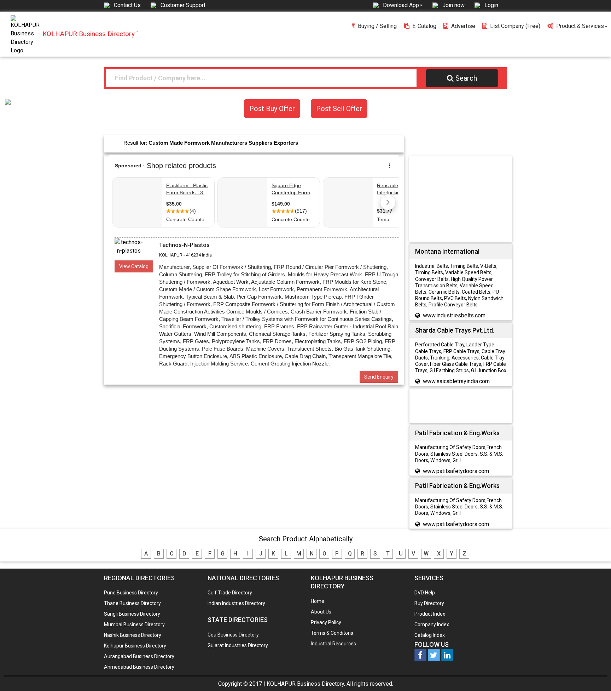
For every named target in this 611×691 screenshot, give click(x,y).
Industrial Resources (333, 643)
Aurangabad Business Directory (139, 656)
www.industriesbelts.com (454, 315)
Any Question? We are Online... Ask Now (595, 674)
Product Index (429, 614)
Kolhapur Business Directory (135, 646)
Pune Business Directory (131, 592)
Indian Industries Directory (236, 603)
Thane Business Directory (132, 603)
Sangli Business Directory (132, 614)
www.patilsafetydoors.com (456, 471)
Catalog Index (429, 635)
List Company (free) (515, 26)
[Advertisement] (463, 198)
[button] (403, 5)
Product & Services (580, 26)
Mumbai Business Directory (134, 624)
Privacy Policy (326, 622)
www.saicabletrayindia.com (456, 381)
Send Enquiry (379, 377)
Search (466, 78)
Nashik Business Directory (132, 635)
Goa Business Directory (233, 635)
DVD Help (424, 592)
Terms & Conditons (332, 633)
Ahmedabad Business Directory (139, 667)
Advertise (463, 26)
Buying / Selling (377, 26)
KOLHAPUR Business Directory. (306, 683)
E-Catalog (424, 26)
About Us (321, 612)
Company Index (431, 624)
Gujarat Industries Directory (238, 645)
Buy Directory (429, 603)
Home (317, 601)
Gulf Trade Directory (230, 592)
